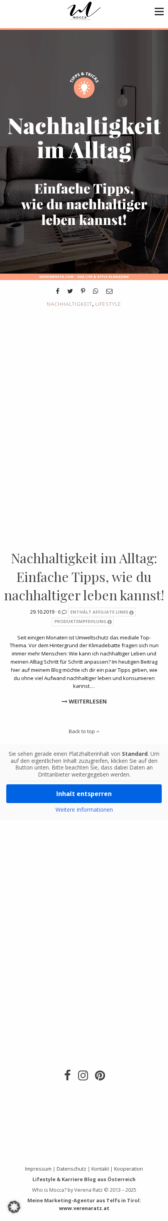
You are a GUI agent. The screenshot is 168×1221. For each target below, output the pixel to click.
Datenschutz (71, 1168)
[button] (159, 11)
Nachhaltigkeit (69, 303)
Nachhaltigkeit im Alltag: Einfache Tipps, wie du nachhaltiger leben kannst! (84, 576)
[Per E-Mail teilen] (109, 291)
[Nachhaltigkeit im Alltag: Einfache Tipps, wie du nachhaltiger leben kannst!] (84, 153)
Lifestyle (108, 303)
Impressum (38, 1168)
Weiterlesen (87, 701)
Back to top (82, 731)
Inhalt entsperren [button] (84, 793)
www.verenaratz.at (84, 1208)
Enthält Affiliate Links (99, 612)
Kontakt (100, 1168)
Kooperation (128, 1168)
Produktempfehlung (80, 621)
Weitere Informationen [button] (84, 809)
